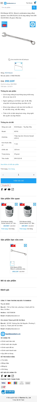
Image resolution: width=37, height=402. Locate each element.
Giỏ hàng (5, 369)
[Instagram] (12, 189)
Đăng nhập (5, 363)
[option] (18, 39)
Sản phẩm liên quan (10, 198)
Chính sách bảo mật (8, 341)
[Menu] (1, 3)
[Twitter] (5, 189)
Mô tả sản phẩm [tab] (8, 281)
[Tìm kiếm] (34, 8)
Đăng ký (4, 366)
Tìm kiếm (5, 360)
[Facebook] (2, 189)
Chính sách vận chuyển (9, 344)
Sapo (22, 400)
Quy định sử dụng (7, 353)
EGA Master (9, 73)
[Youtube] (9, 189)
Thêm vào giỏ (18, 181)
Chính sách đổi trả (8, 347)
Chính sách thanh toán (9, 350)
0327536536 (11, 312)
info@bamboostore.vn (12, 316)
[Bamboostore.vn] (13, 3)
